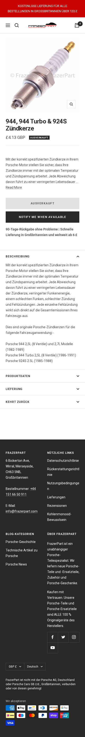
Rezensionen (57, 506)
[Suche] (17, 25)
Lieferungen (56, 497)
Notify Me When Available (42, 217)
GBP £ (13, 666)
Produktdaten (18, 376)
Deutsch (32, 666)
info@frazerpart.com (22, 511)
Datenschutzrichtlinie (63, 460)
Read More (14, 187)
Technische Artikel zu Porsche (22, 553)
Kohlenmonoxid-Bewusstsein (59, 517)
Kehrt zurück (18, 402)
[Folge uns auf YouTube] (52, 647)
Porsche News (16, 564)
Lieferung (14, 389)
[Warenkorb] (77, 25)
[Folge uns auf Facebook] (52, 637)
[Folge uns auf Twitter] (63, 637)
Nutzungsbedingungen (63, 486)
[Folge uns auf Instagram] (73, 637)
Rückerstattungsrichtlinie (63, 472)
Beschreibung (18, 256)
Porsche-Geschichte (21, 542)
